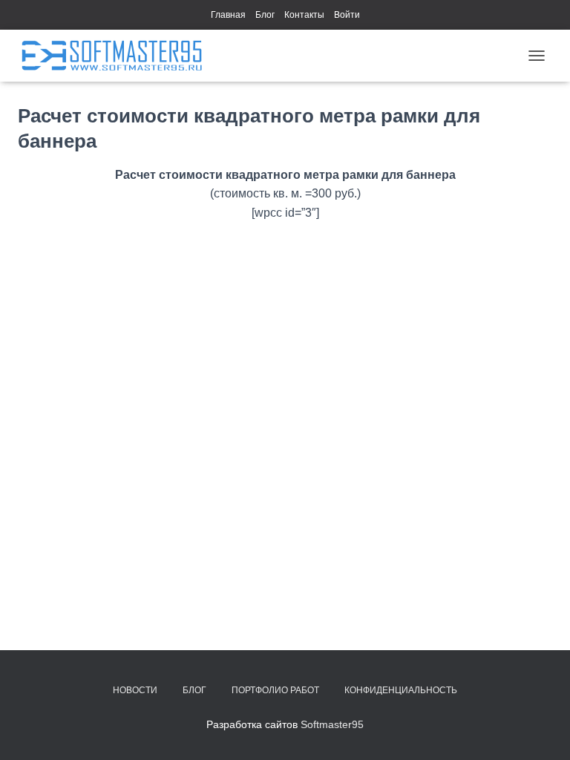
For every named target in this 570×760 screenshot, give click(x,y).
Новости (135, 690)
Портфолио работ (275, 690)
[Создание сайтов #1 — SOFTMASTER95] (117, 55)
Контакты (304, 15)
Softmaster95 (332, 724)
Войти (347, 15)
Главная (228, 15)
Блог (265, 15)
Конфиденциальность (400, 690)
